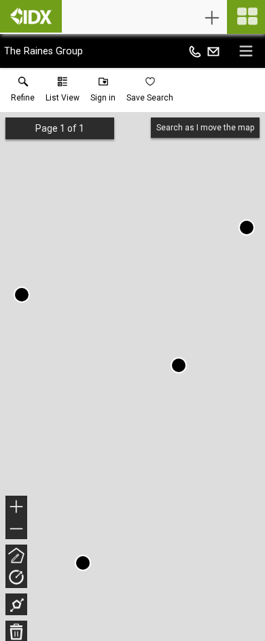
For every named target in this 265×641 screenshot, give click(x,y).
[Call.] (195, 51)
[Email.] (213, 51)
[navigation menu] (246, 17)
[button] (62, 92)
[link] (23, 92)
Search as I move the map (205, 127)
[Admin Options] (212, 18)
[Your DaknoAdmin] (31, 16)
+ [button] (16, 508)
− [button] (17, 530)
